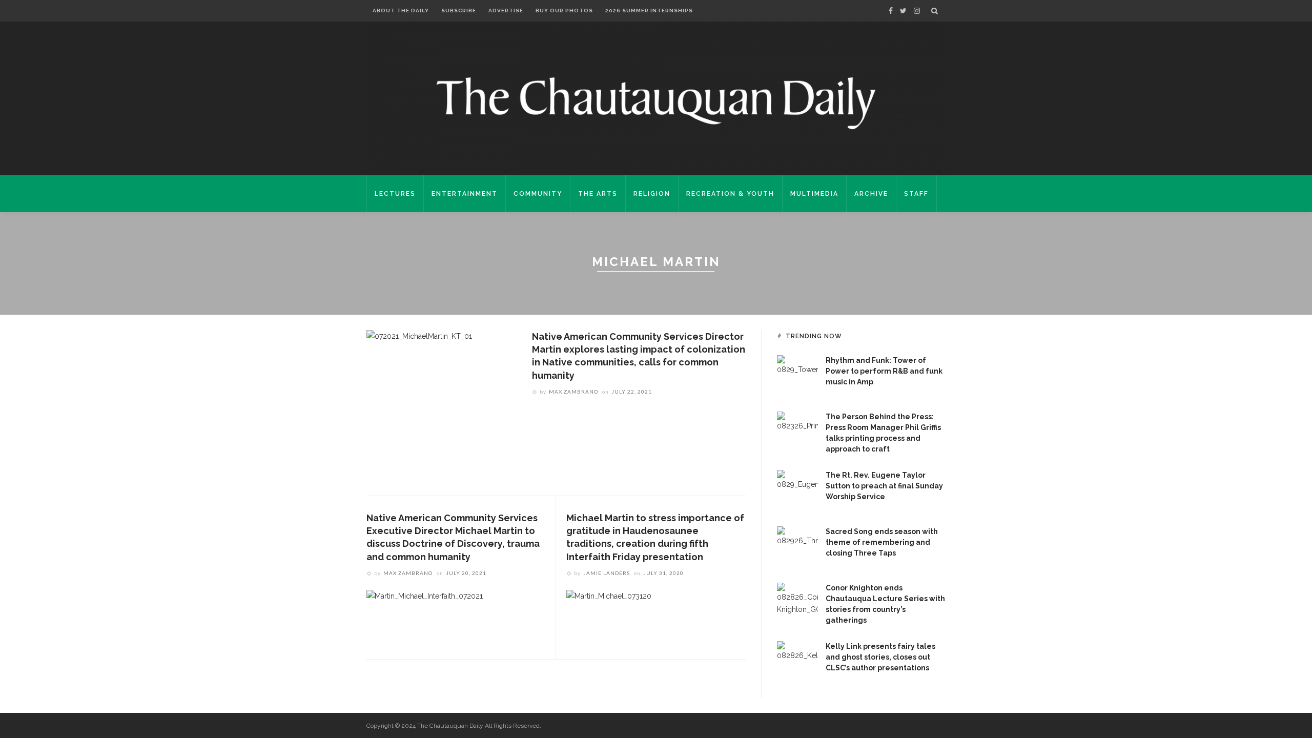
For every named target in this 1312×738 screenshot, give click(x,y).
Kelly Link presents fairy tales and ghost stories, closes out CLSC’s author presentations (880, 657)
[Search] (935, 11)
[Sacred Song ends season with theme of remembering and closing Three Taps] (797, 546)
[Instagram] (917, 11)
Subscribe (458, 10)
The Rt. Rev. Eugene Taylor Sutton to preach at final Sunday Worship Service (884, 486)
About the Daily (401, 10)
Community (538, 193)
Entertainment (465, 193)
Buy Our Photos (564, 10)
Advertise (505, 10)
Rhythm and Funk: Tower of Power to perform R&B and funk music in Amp (884, 371)
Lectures (395, 193)
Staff (916, 193)
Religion (651, 193)
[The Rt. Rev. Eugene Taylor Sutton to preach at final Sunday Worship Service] (797, 490)
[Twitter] (903, 11)
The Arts (598, 193)
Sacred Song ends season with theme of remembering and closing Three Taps (882, 542)
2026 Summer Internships (649, 10)
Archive (871, 193)
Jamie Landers (606, 573)
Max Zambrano (573, 391)
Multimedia (814, 193)
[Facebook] (890, 11)
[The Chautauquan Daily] (656, 102)
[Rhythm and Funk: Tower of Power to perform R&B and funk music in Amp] (797, 375)
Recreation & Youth (730, 193)
